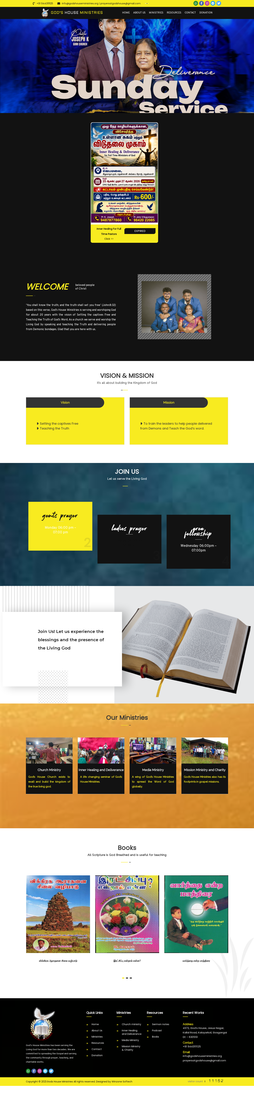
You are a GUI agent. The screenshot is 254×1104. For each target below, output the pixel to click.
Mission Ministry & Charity (131, 1048)
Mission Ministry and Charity (204, 770)
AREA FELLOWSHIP (196, 531)
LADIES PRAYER (127, 515)
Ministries (156, 12)
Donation (206, 12)
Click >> (109, 239)
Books (155, 1036)
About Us (139, 12)
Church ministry (131, 1024)
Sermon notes (160, 1024)
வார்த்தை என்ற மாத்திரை (196, 960)
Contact (190, 12)
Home (126, 12)
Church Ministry (49, 770)
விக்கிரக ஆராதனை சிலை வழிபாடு (58, 960)
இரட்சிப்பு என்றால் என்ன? (127, 960)
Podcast (157, 1030)
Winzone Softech (122, 1081)
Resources (174, 12)
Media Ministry (153, 770)
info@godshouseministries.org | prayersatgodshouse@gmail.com (101, 3)
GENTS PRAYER (58, 528)
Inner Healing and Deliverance (101, 770)
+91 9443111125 (45, 3)
